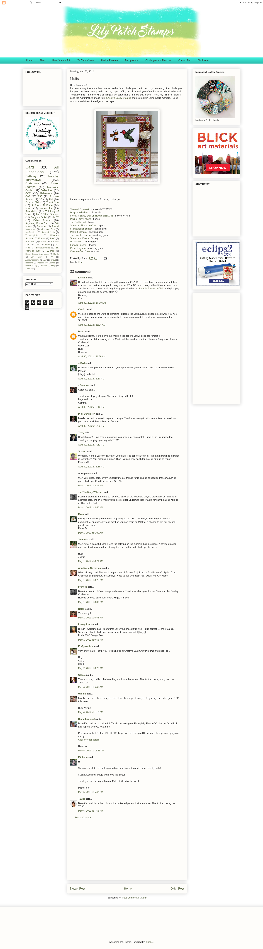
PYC (52, 238)
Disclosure (203, 60)
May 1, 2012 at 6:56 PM (90, 617)
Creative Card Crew (80, 251)
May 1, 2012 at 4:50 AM (90, 507)
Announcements (32, 260)
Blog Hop (30, 241)
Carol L (82, 309)
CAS (27, 196)
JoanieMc (83, 539)
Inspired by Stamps (46, 263)
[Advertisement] (127, 852)
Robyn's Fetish (39, 217)
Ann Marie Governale (89, 568)
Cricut (53, 260)
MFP (37, 244)
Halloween (46, 193)
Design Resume (109, 60)
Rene (81, 514)
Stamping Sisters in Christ (83, 225)
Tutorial (28, 269)
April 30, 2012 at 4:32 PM (91, 444)
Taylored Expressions (81, 209)
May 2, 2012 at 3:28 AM (90, 668)
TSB (40, 196)
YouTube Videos (85, 60)
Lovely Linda (85, 624)
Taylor (81, 798)
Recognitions (131, 60)
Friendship (31, 211)
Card (80, 262)
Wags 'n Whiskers (79, 212)
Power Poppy (31, 266)
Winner (50, 251)
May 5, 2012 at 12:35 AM (91, 750)
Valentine (46, 190)
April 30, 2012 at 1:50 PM (91, 378)
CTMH (42, 241)
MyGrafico (30, 232)
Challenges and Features (158, 60)
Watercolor (46, 208)
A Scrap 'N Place (42, 205)
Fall (51, 199)
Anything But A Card (37, 223)
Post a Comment (83, 817)
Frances (82, 586)
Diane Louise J (86, 719)
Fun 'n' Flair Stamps (47, 214)
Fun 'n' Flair (32, 202)
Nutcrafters (76, 241)
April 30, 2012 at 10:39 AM (92, 302)
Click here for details (88, 739)
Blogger (149, 942)
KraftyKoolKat (85, 646)
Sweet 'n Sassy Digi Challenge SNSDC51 (92, 215)
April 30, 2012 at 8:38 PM (91, 466)
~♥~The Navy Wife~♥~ (90, 492)
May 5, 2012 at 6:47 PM (90, 792)
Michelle (82, 757)
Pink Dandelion (86, 413)
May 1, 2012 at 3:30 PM (90, 602)
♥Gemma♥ (84, 385)
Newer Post (77, 888)
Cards (56, 254)
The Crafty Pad (78, 222)
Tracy (81, 432)
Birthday (30, 176)
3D (40, 199)
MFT (56, 217)
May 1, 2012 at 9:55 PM (90, 639)
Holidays (29, 263)
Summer (42, 226)
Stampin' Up (48, 232)
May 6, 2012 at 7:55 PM (90, 810)
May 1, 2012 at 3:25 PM (90, 580)
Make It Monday (79, 232)
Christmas (32, 183)
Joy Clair (36, 257)
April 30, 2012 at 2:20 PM (91, 426)
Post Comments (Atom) (134, 897)
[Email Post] (105, 258)
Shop (42, 60)
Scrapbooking (43, 247)
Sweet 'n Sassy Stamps (118, 98)
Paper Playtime (78, 248)
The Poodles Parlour (80, 235)
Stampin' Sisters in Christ (151, 288)
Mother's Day (48, 229)
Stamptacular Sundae (81, 228)
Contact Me (184, 60)
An (52, 257)
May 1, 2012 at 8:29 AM (90, 561)
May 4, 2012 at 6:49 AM (90, 687)
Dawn (81, 331)
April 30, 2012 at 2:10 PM (91, 407)
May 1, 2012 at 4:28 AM (90, 485)
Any (45, 260)
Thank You (52, 202)
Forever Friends (78, 245)
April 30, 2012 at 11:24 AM (92, 324)
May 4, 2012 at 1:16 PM (90, 712)
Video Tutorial (42, 220)
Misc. (28, 208)
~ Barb (82, 363)
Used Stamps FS (61, 60)
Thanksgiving (32, 235)
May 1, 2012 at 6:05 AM (90, 533)
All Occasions (42, 169)
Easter (41, 238)
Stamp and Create (79, 238)
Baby (47, 244)
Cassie (82, 675)
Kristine (82, 277)
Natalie (82, 609)
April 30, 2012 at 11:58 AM (92, 356)
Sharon (82, 451)
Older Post (177, 888)
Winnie (82, 693)
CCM (28, 193)
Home (29, 60)
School (44, 266)
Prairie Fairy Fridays (80, 219)
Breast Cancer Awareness (37, 254)
